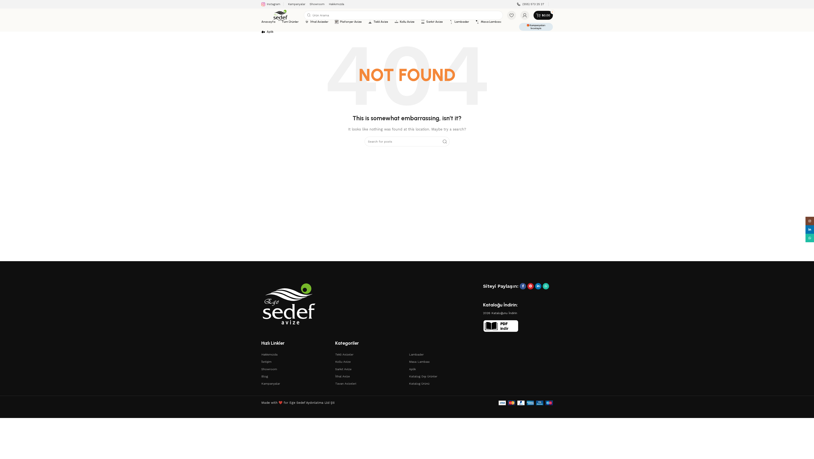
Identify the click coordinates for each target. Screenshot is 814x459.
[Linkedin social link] (538, 286)
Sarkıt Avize (343, 369)
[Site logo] (280, 15)
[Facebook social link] (523, 286)
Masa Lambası (419, 361)
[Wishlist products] (511, 15)
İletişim (266, 361)
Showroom (269, 369)
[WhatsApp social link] (546, 286)
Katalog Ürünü (419, 383)
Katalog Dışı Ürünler (423, 376)
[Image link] (289, 303)
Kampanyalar (270, 383)
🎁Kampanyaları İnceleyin (535, 27)
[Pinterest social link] (530, 286)
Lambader (416, 354)
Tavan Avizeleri (345, 383)
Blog (264, 376)
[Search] (445, 141)
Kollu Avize (343, 361)
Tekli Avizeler (344, 354)
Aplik (412, 369)
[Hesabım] (524, 15)
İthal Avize (342, 376)
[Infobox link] (530, 4)
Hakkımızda (269, 354)
